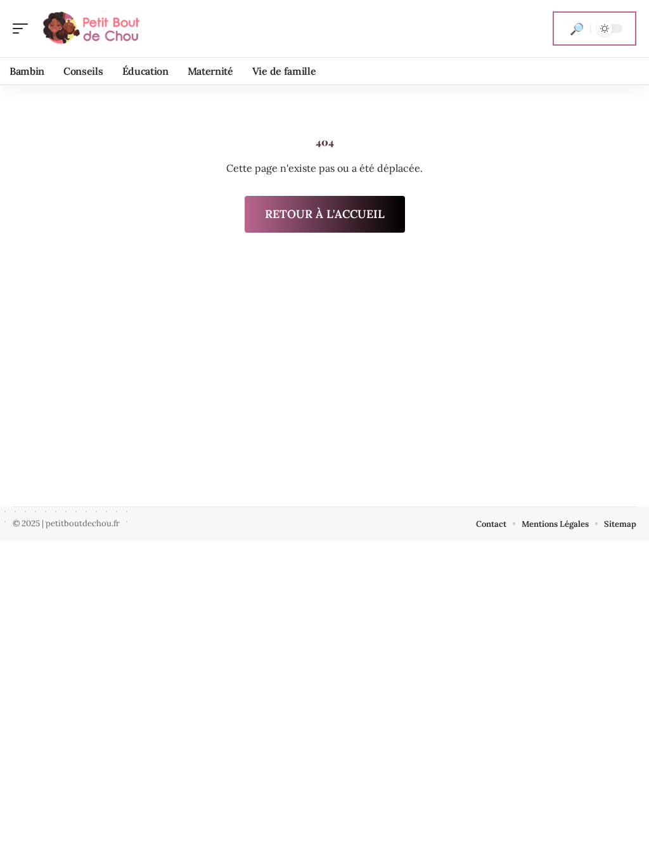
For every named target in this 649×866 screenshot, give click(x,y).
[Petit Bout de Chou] (91, 28)
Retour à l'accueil (325, 214)
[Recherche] (577, 28)
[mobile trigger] (23, 28)
